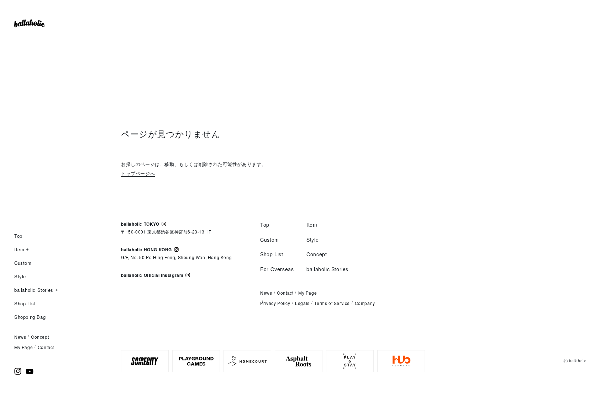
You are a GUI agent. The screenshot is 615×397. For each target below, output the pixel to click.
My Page (23, 347)
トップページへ (138, 173)
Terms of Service (332, 303)
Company (365, 303)
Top (18, 235)
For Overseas (277, 269)
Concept (40, 337)
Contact (46, 347)
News (20, 337)
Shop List (25, 303)
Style (20, 276)
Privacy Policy (275, 303)
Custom (23, 262)
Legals (302, 303)
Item (19, 249)
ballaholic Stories (33, 290)
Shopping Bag (30, 316)
